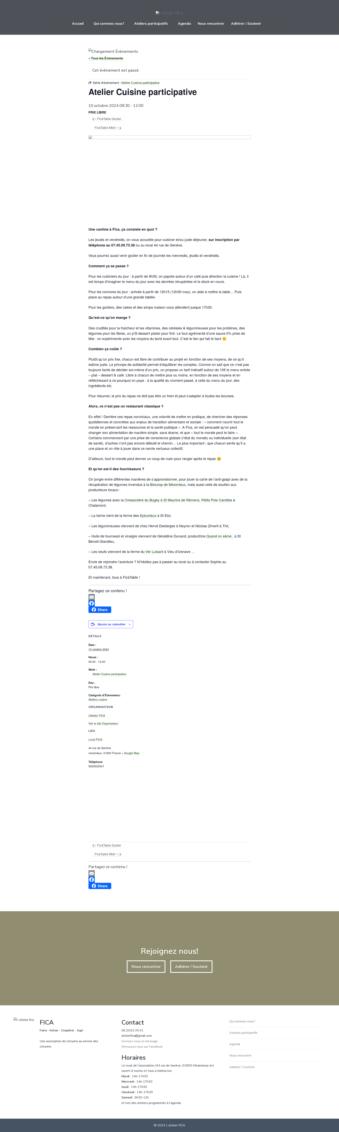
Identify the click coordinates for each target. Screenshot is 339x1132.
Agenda (184, 23)
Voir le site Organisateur (103, 723)
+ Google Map (130, 753)
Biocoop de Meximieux (168, 484)
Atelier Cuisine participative (109, 674)
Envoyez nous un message (139, 1041)
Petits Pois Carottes (216, 499)
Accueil (78, 23)
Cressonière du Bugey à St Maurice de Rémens (162, 499)
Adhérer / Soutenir (246, 23)
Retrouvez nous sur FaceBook (142, 1047)
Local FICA (95, 739)
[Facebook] (169, 603)
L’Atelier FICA (96, 715)
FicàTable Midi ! (107, 127)
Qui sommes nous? (109, 23)
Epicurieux (148, 515)
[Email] (169, 597)
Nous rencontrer (211, 23)
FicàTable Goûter (108, 118)
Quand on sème (219, 535)
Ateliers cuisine (97, 699)
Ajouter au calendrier (112, 624)
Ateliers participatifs (151, 23)
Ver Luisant (154, 551)
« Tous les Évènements (105, 58)
